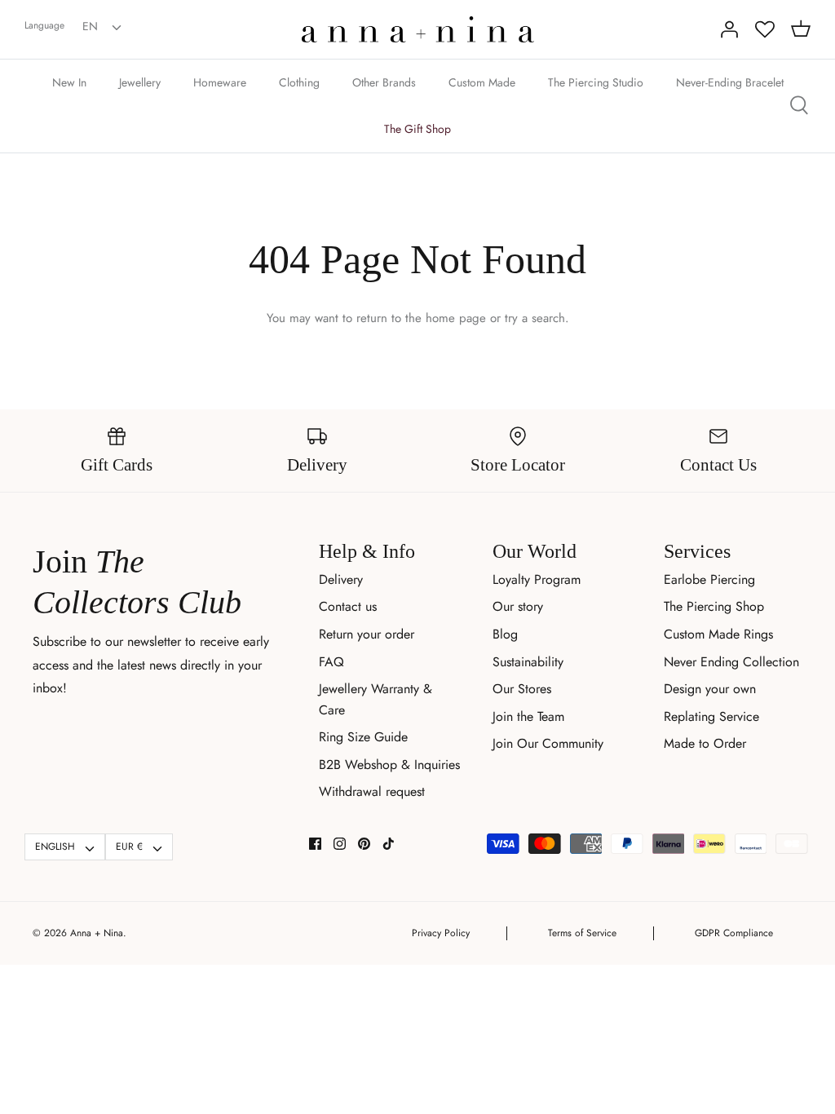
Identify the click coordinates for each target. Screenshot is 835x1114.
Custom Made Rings (718, 634)
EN (90, 26)
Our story (518, 606)
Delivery (341, 579)
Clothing (299, 82)
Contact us (348, 606)
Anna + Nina (96, 933)
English (55, 846)
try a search (535, 318)
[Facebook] (315, 844)
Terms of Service (582, 933)
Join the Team (528, 716)
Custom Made (481, 82)
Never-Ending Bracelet (730, 82)
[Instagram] (340, 844)
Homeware (219, 82)
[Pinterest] (364, 844)
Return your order (366, 634)
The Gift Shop (417, 129)
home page (456, 318)
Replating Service (711, 716)
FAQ (331, 661)
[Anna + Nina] (418, 29)
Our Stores (522, 688)
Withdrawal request (372, 791)
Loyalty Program (537, 579)
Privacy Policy (441, 933)
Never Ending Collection (731, 661)
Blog (505, 634)
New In (69, 82)
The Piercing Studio (595, 82)
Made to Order (705, 743)
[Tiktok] (388, 844)
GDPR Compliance (734, 933)
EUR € (129, 846)
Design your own (710, 688)
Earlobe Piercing (709, 579)
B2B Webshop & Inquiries (389, 764)
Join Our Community (548, 743)
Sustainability (528, 661)
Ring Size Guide (363, 736)
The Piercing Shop (714, 606)
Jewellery (140, 82)
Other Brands (384, 82)
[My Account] (729, 29)
